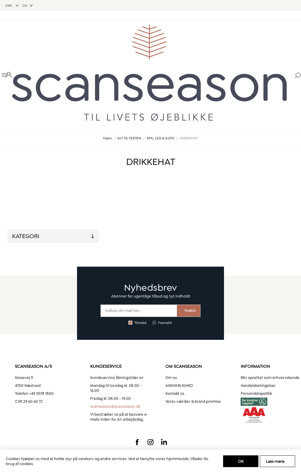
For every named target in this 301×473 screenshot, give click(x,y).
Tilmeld (140, 322)
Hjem (107, 138)
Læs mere (275, 461)
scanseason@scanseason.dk (115, 406)
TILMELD (190, 310)
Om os (171, 377)
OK (241, 461)
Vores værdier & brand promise (193, 401)
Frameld (165, 322)
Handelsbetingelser (258, 385)
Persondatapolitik (256, 393)
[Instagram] (150, 442)
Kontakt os (174, 393)
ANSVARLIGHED (179, 385)
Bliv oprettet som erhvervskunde (270, 377)
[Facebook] (137, 442)
